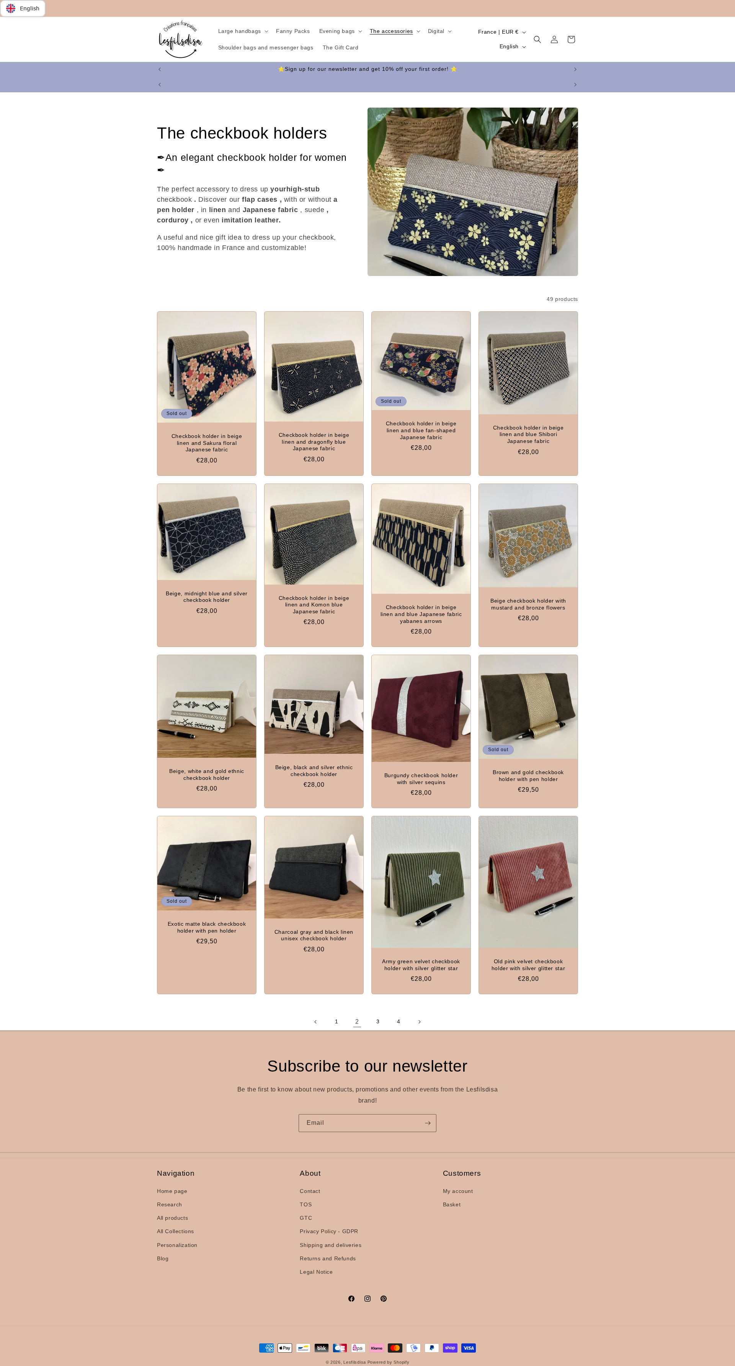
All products (172, 1218)
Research (169, 1204)
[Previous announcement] (159, 69)
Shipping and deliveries (330, 1245)
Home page (172, 1191)
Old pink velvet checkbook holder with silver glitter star (528, 965)
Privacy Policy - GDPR (329, 1232)
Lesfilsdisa (354, 1362)
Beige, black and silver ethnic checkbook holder (314, 771)
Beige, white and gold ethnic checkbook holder (206, 774)
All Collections (175, 1232)
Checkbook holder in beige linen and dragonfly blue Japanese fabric (314, 441)
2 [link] (357, 1021)
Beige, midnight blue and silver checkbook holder (207, 597)
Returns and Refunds (328, 1258)
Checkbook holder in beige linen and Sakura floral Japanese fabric (207, 443)
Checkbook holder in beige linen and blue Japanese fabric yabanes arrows (421, 614)
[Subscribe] (427, 1123)
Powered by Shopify (389, 1362)
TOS (306, 1204)
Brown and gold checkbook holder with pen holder (528, 776)
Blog (162, 1258)
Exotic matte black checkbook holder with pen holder (207, 927)
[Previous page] (315, 1021)
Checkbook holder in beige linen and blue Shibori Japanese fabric (528, 434)
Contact (310, 1191)
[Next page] (419, 1021)
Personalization (177, 1245)
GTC (306, 1218)
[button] (242, 31)
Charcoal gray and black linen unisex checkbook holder (313, 935)
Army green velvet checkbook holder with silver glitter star (421, 965)
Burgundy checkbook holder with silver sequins (421, 779)
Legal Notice (316, 1272)
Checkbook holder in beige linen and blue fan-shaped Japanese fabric (421, 430)
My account (458, 1191)
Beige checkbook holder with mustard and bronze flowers (528, 604)
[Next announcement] (575, 69)
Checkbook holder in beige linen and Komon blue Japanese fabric (314, 604)
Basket (452, 1204)
